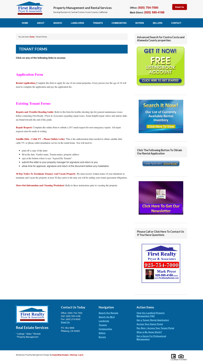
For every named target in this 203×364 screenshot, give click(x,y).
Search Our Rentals (108, 312)
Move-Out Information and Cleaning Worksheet (40, 185)
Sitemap (73, 354)
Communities (119, 22)
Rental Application (26, 83)
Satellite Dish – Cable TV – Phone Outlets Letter (40, 139)
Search (57, 22)
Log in (80, 354)
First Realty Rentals (30, 8)
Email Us (179, 6)
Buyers (139, 22)
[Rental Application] (161, 168)
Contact (176, 22)
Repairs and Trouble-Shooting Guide (34, 112)
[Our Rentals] (161, 116)
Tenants (98, 22)
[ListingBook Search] (161, 67)
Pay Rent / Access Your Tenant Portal (155, 328)
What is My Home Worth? (149, 332)
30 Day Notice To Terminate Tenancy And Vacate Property (45, 173)
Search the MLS (107, 316)
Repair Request (24, 127)
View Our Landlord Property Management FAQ (151, 314)
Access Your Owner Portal (150, 324)
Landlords (77, 22)
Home (25, 22)
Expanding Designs (60, 354)
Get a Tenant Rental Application (153, 320)
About (40, 22)
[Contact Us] (161, 286)
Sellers (157, 22)
